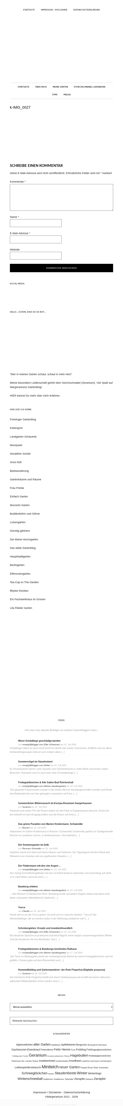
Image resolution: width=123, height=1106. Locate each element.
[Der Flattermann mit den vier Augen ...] (13, 869)
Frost (73, 1050)
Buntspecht (93, 1045)
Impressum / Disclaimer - (48, 1092)
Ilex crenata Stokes (29, 1061)
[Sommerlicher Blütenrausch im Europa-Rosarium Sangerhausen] (13, 807)
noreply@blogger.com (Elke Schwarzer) (41, 744)
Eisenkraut (33, 1049)
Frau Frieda (17, 487)
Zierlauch (89, 1079)
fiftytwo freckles (19, 590)
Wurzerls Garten (20, 505)
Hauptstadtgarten (20, 556)
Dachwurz (102, 1045)
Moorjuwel (16, 445)
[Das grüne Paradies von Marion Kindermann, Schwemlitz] (13, 828)
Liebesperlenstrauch (28, 1067)
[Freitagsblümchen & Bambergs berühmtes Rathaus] (13, 953)
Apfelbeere (55, 1045)
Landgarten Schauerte (23, 436)
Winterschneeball (30, 1079)
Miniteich (50, 1066)
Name (14, 216)
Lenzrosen (94, 1061)
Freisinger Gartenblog (23, 419)
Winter (82, 1073)
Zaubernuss (48, 1079)
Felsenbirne (46, 1049)
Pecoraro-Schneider (31, 848)
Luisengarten (18, 522)
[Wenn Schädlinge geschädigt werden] (13, 744)
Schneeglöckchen (34, 1073)
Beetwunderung (19, 470)
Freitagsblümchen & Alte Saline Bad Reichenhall (45, 782)
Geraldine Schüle (20, 453)
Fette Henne (62, 1049)
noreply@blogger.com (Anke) (36, 765)
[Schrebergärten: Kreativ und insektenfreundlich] (13, 932)
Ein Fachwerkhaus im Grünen (27, 599)
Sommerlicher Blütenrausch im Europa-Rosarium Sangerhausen (55, 803)
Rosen (90, 1067)
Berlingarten (17, 565)
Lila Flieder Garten (21, 607)
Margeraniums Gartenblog (61, 48)
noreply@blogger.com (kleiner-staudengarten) (44, 786)
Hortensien (16, 1061)
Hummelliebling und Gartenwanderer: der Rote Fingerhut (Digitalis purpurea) (61, 969)
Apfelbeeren (68, 1044)
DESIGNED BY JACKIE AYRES (61, 1105)
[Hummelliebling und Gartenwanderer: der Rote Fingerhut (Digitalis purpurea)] (13, 974)
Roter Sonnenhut (101, 1067)
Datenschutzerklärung (77, 1092)
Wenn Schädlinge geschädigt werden (39, 741)
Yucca (21, 907)
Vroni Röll (15, 462)
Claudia (25, 911)
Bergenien (81, 1044)
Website (15, 249)
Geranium (37, 1055)
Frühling (81, 1049)
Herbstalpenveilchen (100, 1056)
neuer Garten (69, 1067)
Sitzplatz (51, 1074)
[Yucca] (13, 911)
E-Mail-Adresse (20, 233)
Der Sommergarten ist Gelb (33, 845)
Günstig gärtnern (20, 530)
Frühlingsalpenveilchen (98, 1049)
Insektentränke (62, 1061)
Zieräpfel (99, 1078)
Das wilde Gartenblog (23, 547)
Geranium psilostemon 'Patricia (58, 1056)
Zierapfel (79, 1078)
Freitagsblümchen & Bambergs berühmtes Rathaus (47, 949)
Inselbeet (75, 1060)
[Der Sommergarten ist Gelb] (13, 849)
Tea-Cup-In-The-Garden (24, 582)
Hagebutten (79, 1055)
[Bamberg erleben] (13, 890)
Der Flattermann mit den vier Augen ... (39, 865)
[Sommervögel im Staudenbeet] (13, 765)
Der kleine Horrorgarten (24, 539)
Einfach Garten (19, 496)
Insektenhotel (47, 1060)
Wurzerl (26, 827)
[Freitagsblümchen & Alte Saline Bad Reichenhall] (13, 786)
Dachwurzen (19, 1049)
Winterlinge (94, 1073)
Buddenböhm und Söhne (25, 513)
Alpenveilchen (24, 1044)
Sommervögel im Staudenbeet (35, 761)
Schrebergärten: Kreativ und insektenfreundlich (45, 928)
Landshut (86, 1061)
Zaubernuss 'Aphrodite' (64, 1079)
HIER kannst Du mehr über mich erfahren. (35, 395)
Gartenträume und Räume (25, 479)
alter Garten (42, 1044)
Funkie (25, 1056)
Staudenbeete (65, 1073)
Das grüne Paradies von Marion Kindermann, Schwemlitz (50, 824)
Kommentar (18, 181)
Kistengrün (16, 427)
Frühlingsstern (17, 1056)
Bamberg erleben (28, 886)
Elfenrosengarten (20, 573)
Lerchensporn (105, 1061)
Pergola (83, 1067)
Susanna (26, 807)
